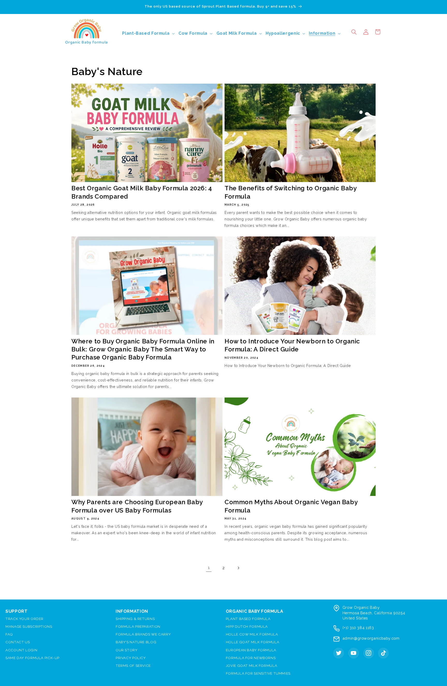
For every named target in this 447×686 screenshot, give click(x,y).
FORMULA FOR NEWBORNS (251, 658)
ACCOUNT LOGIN (21, 650)
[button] (354, 32)
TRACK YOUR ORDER (24, 619)
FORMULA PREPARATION (138, 626)
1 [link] (209, 568)
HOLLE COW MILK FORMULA (252, 634)
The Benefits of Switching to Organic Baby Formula (291, 192)
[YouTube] (353, 653)
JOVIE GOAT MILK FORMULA (251, 665)
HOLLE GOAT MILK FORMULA (252, 642)
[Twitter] (338, 653)
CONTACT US (17, 642)
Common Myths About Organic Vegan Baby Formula (291, 506)
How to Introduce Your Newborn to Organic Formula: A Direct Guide (292, 345)
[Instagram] (368, 653)
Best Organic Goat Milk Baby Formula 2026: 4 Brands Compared (141, 192)
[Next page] (238, 568)
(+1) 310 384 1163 (358, 627)
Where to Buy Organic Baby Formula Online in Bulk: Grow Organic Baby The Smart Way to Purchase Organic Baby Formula (142, 349)
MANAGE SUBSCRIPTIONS (28, 626)
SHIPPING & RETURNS (135, 619)
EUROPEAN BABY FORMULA (251, 650)
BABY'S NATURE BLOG (136, 642)
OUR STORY (127, 650)
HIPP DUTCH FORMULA (247, 626)
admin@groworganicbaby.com (371, 638)
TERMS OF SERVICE (133, 665)
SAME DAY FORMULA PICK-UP (32, 658)
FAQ (9, 634)
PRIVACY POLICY (131, 658)
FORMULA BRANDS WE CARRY (143, 634)
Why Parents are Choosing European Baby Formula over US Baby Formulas (137, 506)
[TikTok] (383, 653)
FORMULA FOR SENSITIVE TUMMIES (258, 673)
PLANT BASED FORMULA (248, 619)
